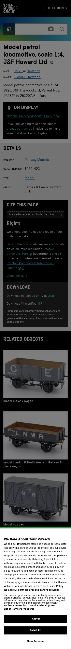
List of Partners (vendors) (19, 609)
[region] (35, 588)
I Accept (35, 619)
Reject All (35, 630)
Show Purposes (35, 641)
